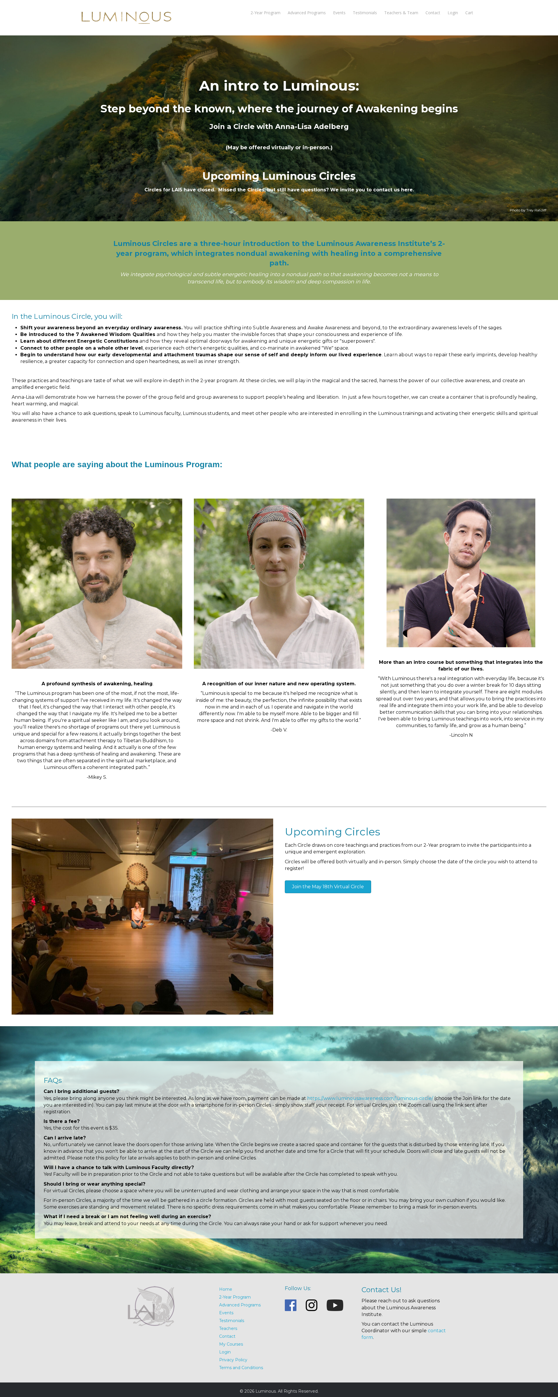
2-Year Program (265, 12)
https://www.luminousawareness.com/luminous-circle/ (370, 1098)
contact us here (393, 190)
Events (339, 12)
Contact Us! (382, 1289)
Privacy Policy (233, 1359)
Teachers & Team (401, 12)
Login (453, 12)
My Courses (231, 1344)
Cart (469, 12)
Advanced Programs (307, 12)
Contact (432, 12)
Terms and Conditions (241, 1367)
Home (225, 1289)
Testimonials (365, 12)
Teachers (228, 1328)
